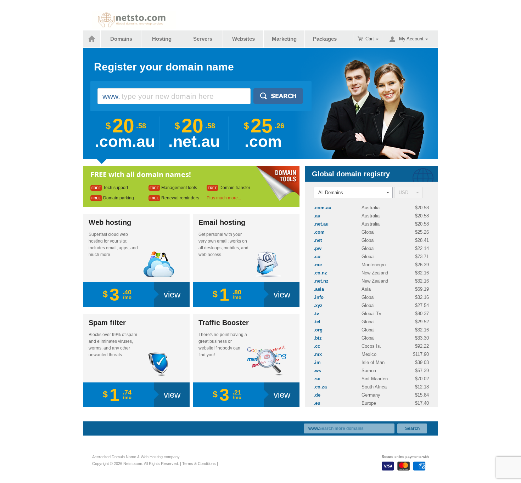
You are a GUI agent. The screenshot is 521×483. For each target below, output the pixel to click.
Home (92, 38)
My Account (411, 38)
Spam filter (107, 322)
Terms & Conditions (199, 463)
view (172, 294)
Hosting (162, 39)
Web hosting (110, 222)
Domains (121, 39)
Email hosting (221, 222)
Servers (202, 39)
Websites (243, 39)
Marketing (284, 39)
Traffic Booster (223, 322)
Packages (325, 39)
